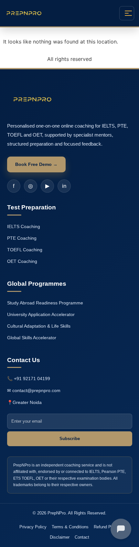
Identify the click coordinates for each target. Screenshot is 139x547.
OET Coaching (22, 261)
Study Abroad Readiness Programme (45, 302)
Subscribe (69, 438)
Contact (82, 537)
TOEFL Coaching (24, 249)
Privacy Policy (33, 526)
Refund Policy (107, 526)
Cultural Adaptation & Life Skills (38, 326)
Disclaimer (60, 537)
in (64, 186)
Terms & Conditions (70, 526)
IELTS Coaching (23, 226)
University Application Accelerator (41, 314)
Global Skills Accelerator (31, 337)
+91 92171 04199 (32, 378)
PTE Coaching (22, 238)
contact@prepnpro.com (36, 390)
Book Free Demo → (36, 164)
